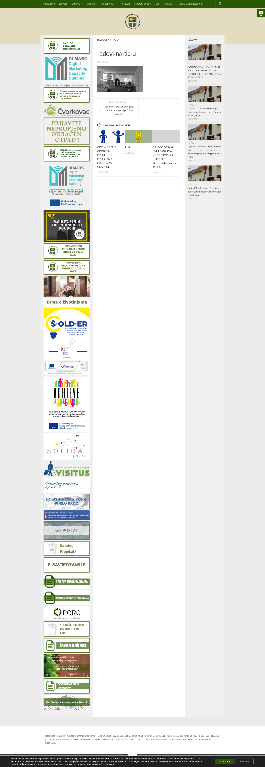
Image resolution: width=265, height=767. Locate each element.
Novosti (63, 3)
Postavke (244, 761)
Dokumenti (107, 3)
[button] (261, 13)
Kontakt (168, 3)
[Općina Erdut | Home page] (132, 21)
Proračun (125, 3)
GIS (158, 3)
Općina (91, 3)
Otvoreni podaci (142, 3)
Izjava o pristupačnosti (191, 3)
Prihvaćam (224, 761)
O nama (76, 3)
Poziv (128, 147)
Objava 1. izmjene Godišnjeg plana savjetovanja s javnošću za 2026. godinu (204, 112)
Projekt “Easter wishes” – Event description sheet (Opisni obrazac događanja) (204, 191)
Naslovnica (49, 3)
